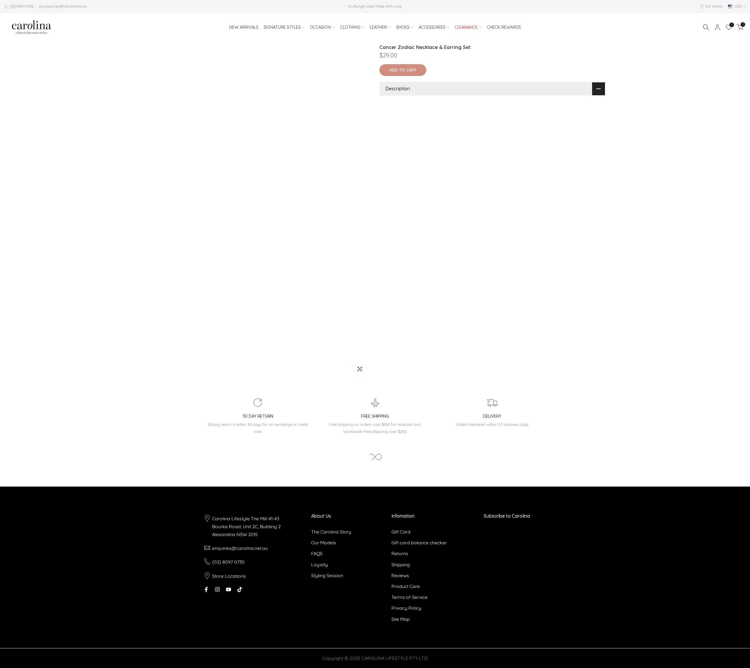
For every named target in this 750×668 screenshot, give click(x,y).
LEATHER (378, 27)
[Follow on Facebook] (206, 589)
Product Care (405, 586)
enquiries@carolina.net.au (66, 6)
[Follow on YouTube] (228, 589)
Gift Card (400, 532)
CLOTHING (350, 27)
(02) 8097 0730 (22, 6)
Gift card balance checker (419, 542)
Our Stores (714, 6)
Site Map (400, 619)
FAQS (317, 553)
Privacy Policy (406, 608)
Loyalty (319, 564)
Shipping (400, 564)
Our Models (323, 542)
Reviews (400, 575)
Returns (399, 553)
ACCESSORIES (432, 27)
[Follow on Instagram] (217, 589)
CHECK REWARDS (504, 27)
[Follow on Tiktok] (239, 589)
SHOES (402, 27)
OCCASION (320, 27)
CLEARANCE (466, 27)
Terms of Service (409, 597)
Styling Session (327, 575)
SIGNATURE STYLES (282, 27)
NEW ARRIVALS (243, 27)
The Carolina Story (331, 532)
